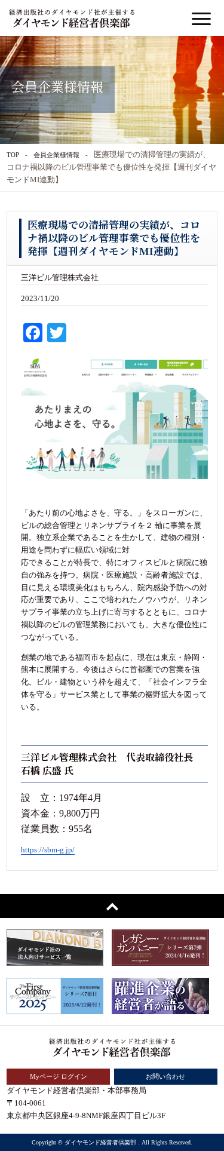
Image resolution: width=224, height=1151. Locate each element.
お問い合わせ (165, 1076)
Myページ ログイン (58, 1076)
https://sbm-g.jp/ (48, 849)
